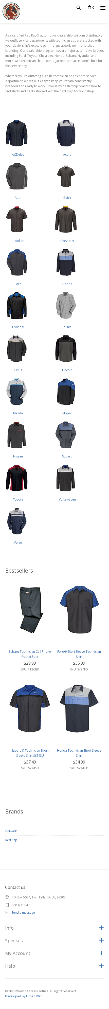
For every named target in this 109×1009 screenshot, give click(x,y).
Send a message (23, 912)
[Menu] (103, 8)
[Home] (10, 11)
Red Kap (11, 840)
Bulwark (11, 831)
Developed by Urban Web (24, 996)
